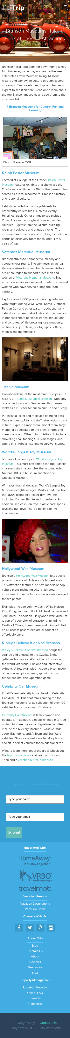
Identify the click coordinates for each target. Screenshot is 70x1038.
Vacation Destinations (35, 904)
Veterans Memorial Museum (35, 278)
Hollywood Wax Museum (32, 576)
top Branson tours (19, 755)
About (35, 956)
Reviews (35, 962)
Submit (14, 832)
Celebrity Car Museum (17, 715)
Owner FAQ (35, 993)
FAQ (35, 973)
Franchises (35, 1004)
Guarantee (35, 967)
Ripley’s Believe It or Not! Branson (25, 650)
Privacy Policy (24, 1023)
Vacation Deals (35, 909)
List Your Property (35, 987)
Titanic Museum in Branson (33, 399)
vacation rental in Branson (35, 760)
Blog (35, 946)
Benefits (35, 998)
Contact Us (35, 951)
